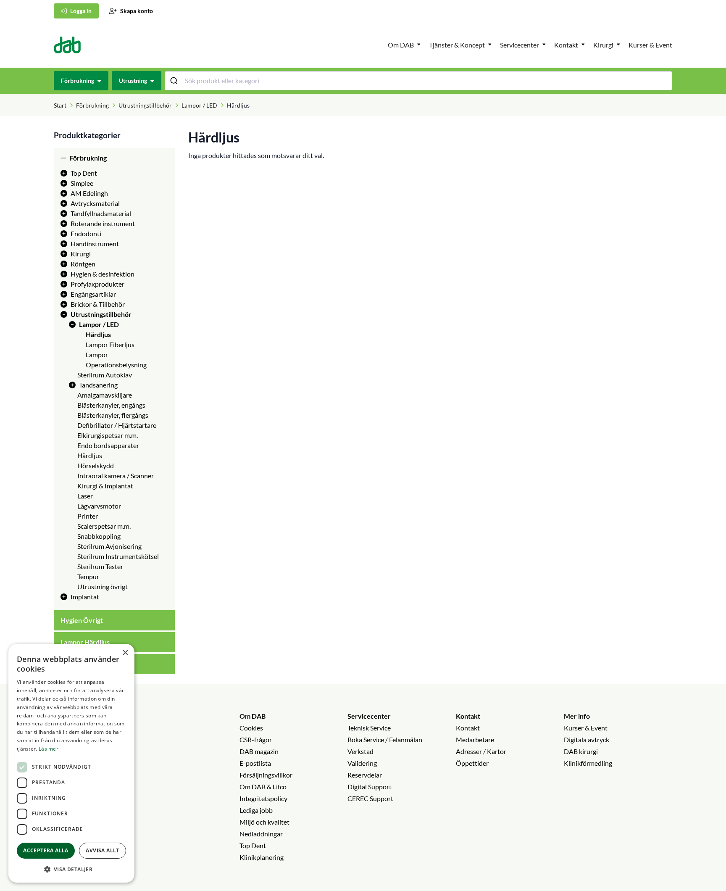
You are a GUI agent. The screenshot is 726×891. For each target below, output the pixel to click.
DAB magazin (259, 751)
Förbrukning (92, 105)
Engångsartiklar (93, 294)
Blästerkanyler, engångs (111, 405)
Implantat (85, 597)
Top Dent (84, 173)
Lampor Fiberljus (110, 344)
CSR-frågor (255, 739)
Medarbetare (475, 739)
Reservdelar (364, 775)
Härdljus (98, 334)
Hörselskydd (95, 465)
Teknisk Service (369, 728)
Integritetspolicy (263, 798)
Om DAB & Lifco (263, 787)
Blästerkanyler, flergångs (112, 415)
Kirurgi (603, 45)
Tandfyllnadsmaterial (101, 213)
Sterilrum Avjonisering (109, 546)
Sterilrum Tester (100, 566)
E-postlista (255, 763)
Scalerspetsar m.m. (104, 526)
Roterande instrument (103, 223)
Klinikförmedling (588, 763)
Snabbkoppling (99, 536)
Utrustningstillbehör (145, 105)
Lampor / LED (199, 105)
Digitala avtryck (586, 739)
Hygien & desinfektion (102, 274)
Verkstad (360, 751)
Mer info (577, 716)
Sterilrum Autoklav (104, 375)
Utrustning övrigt (102, 586)
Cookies (251, 728)
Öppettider (472, 763)
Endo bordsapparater (108, 445)
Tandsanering (98, 385)
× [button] (125, 653)
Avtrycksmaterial (95, 203)
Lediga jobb (256, 810)
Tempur (88, 576)
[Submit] (175, 80)
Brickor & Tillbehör (98, 304)
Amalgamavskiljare (104, 395)
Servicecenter (519, 45)
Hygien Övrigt (81, 620)
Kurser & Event (650, 45)
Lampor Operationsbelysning (116, 360)
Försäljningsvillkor (265, 775)
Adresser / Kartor (481, 751)
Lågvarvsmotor (99, 506)
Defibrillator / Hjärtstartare (116, 425)
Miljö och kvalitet (264, 822)
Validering (362, 763)
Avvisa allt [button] (102, 850)
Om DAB (401, 45)
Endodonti (86, 233)
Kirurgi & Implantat (105, 486)
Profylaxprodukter (97, 284)
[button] (71, 869)
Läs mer (48, 748)
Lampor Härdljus (85, 642)
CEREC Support (370, 798)
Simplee (82, 183)
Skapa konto (136, 10)
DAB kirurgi (581, 751)
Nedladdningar (261, 834)
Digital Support (369, 787)
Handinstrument (95, 244)
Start (60, 105)
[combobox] (419, 80)
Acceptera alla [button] (45, 850)
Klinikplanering (261, 857)
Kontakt (468, 716)
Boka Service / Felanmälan (384, 739)
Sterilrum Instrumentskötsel (118, 556)
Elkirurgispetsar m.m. (107, 435)
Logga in (81, 10)
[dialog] (71, 763)
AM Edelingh (89, 193)
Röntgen (83, 264)
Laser (85, 496)
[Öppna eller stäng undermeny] (419, 44)
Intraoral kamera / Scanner (115, 476)
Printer (87, 516)
